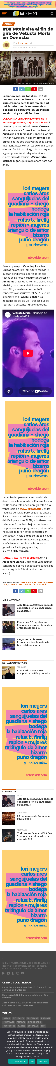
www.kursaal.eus (30, 509)
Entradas (33, 1026)
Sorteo (23, 584)
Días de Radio (34, 1022)
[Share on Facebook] (15, 88)
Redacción (22, 43)
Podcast (45, 1018)
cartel (21, 1026)
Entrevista (18, 1018)
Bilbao (6, 1018)
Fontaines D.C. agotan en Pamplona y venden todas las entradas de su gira (34, 625)
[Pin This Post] (34, 88)
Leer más (43, 1061)
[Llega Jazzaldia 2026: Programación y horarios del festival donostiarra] (8, 644)
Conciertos (26, 582)
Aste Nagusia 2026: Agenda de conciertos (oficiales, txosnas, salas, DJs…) (35, 608)
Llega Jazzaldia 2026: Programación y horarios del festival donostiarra (33, 642)
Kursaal (13, 584)
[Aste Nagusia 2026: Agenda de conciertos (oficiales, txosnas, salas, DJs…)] (8, 610)
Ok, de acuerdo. (18, 1061)
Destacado (32, 1018)
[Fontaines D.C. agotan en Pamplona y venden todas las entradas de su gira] (8, 627)
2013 (43, 1026)
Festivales (8, 1022)
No (32, 1061)
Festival (21, 1022)
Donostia (39, 582)
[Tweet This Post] (21, 88)
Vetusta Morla (37, 584)
